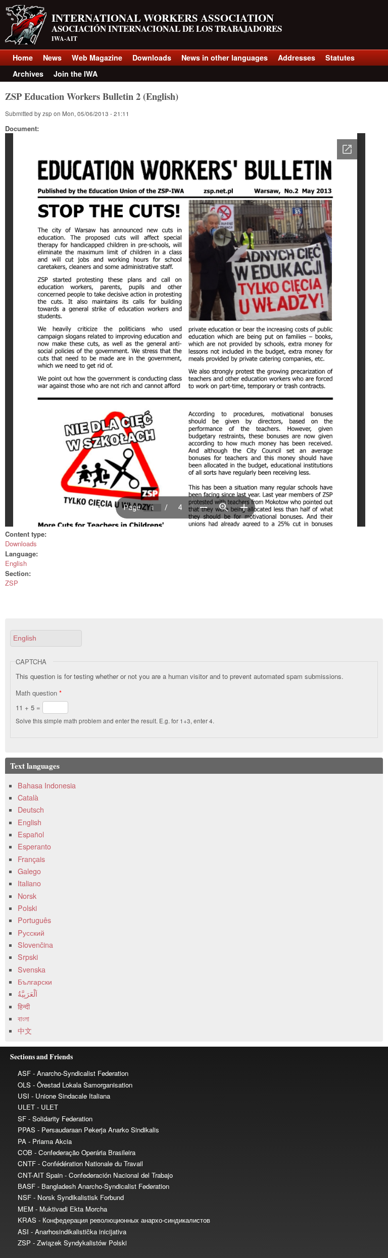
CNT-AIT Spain (40, 1175)
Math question (39, 693)
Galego (29, 871)
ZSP (11, 583)
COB (25, 1152)
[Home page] (25, 41)
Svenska (31, 969)
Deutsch (31, 810)
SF (22, 1118)
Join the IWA (76, 74)
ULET (26, 1107)
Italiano (29, 883)
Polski (27, 908)
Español (31, 834)
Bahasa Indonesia (47, 785)
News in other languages (224, 57)
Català (28, 797)
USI (23, 1096)
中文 (25, 1030)
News (52, 57)
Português (34, 920)
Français (31, 859)
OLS (24, 1085)
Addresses (296, 57)
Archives (28, 74)
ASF (24, 1073)
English (16, 563)
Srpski (28, 957)
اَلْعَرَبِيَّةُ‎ (27, 994)
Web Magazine (97, 57)
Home (23, 57)
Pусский (31, 933)
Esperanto (34, 846)
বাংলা (23, 1018)
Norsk (27, 896)
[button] (46, 638)
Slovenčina (35, 945)
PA (22, 1141)
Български (35, 982)
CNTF (27, 1163)
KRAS (27, 1220)
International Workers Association (163, 17)
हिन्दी (24, 1006)
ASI (23, 1231)
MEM (25, 1209)
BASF (26, 1186)
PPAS (26, 1129)
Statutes (340, 57)
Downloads (151, 57)
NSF (24, 1197)
